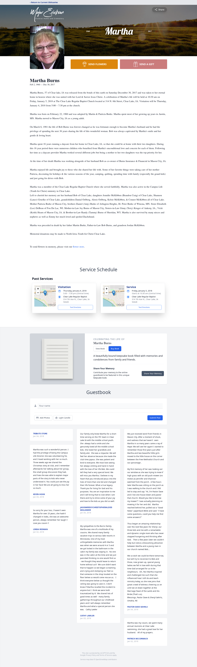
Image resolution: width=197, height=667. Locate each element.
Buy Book (115, 348)
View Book (100, 348)
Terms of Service (106, 655)
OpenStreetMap (101, 659)
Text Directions (75, 307)
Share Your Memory (153, 373)
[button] (45, 293)
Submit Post (155, 417)
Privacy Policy (91, 655)
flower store (78, 246)
